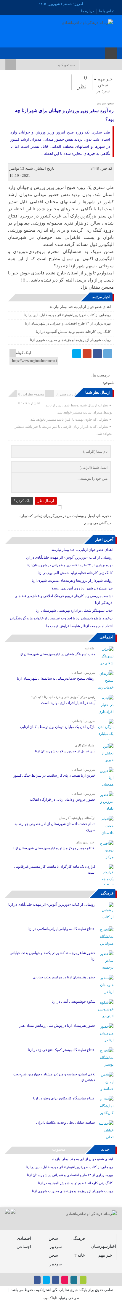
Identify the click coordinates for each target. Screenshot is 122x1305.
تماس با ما (106, 11)
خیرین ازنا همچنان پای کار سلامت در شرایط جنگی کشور (54, 775)
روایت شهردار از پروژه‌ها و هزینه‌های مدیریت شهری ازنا (70, 340)
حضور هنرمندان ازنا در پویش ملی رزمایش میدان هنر (57, 1025)
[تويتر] (29, 51)
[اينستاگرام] (37, 51)
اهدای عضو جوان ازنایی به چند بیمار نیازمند (80, 307)
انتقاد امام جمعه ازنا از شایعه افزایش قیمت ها (79, 626)
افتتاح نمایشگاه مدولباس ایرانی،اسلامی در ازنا (61, 929)
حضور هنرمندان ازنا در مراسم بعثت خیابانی (63, 977)
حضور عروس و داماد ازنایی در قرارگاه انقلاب (62, 799)
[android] (83, 1280)
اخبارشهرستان (103, 1246)
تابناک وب (50, 1298)
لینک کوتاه (23, 353)
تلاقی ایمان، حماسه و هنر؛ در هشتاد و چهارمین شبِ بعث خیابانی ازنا (54, 1077)
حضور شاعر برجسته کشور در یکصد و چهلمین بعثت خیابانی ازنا (52, 956)
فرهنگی (107, 893)
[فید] (6, 51)
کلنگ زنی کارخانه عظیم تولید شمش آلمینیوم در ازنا (73, 332)
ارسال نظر (46, 501)
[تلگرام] (107, 353)
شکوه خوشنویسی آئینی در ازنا (73, 1001)
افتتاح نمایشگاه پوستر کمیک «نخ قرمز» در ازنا (61, 1050)
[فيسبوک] (45, 51)
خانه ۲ (79, 1255)
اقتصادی (24, 1238)
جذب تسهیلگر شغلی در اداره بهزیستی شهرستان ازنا (74, 610)
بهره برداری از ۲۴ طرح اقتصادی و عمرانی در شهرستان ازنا (68, 323)
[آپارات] (22, 51)
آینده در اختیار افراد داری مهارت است (68, 703)
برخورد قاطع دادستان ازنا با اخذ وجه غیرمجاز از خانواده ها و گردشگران (61, 618)
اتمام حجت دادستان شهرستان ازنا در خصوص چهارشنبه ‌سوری (55, 827)
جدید (105, 1149)
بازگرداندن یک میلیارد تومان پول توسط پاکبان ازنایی (57, 727)
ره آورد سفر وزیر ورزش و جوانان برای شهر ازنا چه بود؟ (64, 115)
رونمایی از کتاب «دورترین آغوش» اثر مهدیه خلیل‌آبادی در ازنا (67, 315)
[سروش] (14, 51)
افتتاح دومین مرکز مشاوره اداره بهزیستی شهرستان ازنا (54, 848)
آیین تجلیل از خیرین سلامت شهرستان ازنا (65, 751)
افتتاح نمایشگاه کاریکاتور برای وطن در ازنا (64, 1098)
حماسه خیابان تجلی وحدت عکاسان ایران (65, 1122)
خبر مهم (105, 79)
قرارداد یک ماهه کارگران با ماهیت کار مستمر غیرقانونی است (54, 869)
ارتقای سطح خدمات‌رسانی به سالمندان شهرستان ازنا (56, 678)
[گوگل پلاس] (87, 353)
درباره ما (87, 11)
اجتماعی (106, 637)
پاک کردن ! (22, 501)
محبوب (58, 1149)
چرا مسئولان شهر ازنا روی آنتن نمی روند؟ (82, 588)
